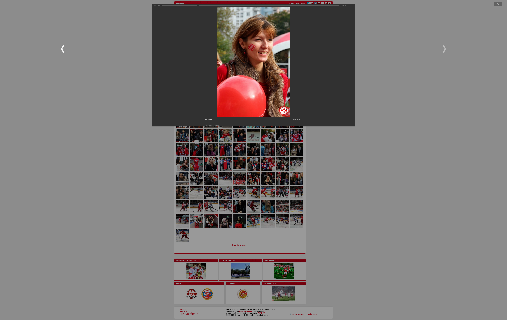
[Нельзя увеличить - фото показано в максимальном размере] (349, 5)
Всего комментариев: (212, 125)
